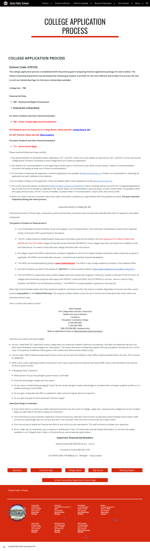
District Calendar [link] (81, 3)
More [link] (137, 3)
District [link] (45, 3)
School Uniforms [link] (62, 3)
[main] (75, 27)
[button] (147, 3)
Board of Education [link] (103, 3)
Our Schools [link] (123, 3)
